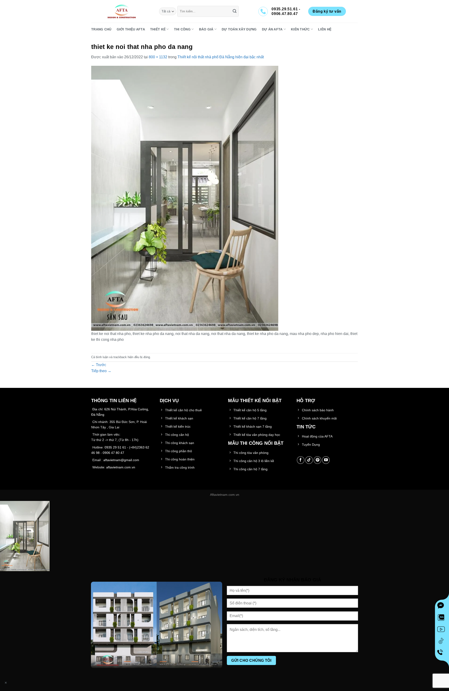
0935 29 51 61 (115, 447)
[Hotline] (442, 653)
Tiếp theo (101, 371)
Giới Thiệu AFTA (131, 29)
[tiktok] (442, 642)
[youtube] (442, 630)
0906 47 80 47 (113, 453)
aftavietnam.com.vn (120, 467)
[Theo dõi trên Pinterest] (317, 460)
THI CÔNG (182, 29)
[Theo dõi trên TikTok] (309, 460)
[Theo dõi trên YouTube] (326, 460)
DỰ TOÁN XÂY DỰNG (239, 29)
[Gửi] (235, 11)
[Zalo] (442, 618)
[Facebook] (442, 606)
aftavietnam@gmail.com (121, 460)
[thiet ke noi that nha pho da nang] (184, 198)
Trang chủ (101, 29)
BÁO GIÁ (206, 29)
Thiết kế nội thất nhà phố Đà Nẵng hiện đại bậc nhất (220, 57)
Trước (98, 365)
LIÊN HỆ (324, 29)
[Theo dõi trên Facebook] (300, 460)
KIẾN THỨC (300, 29)
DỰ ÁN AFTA (272, 29)
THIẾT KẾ (158, 29)
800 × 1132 (158, 57)
